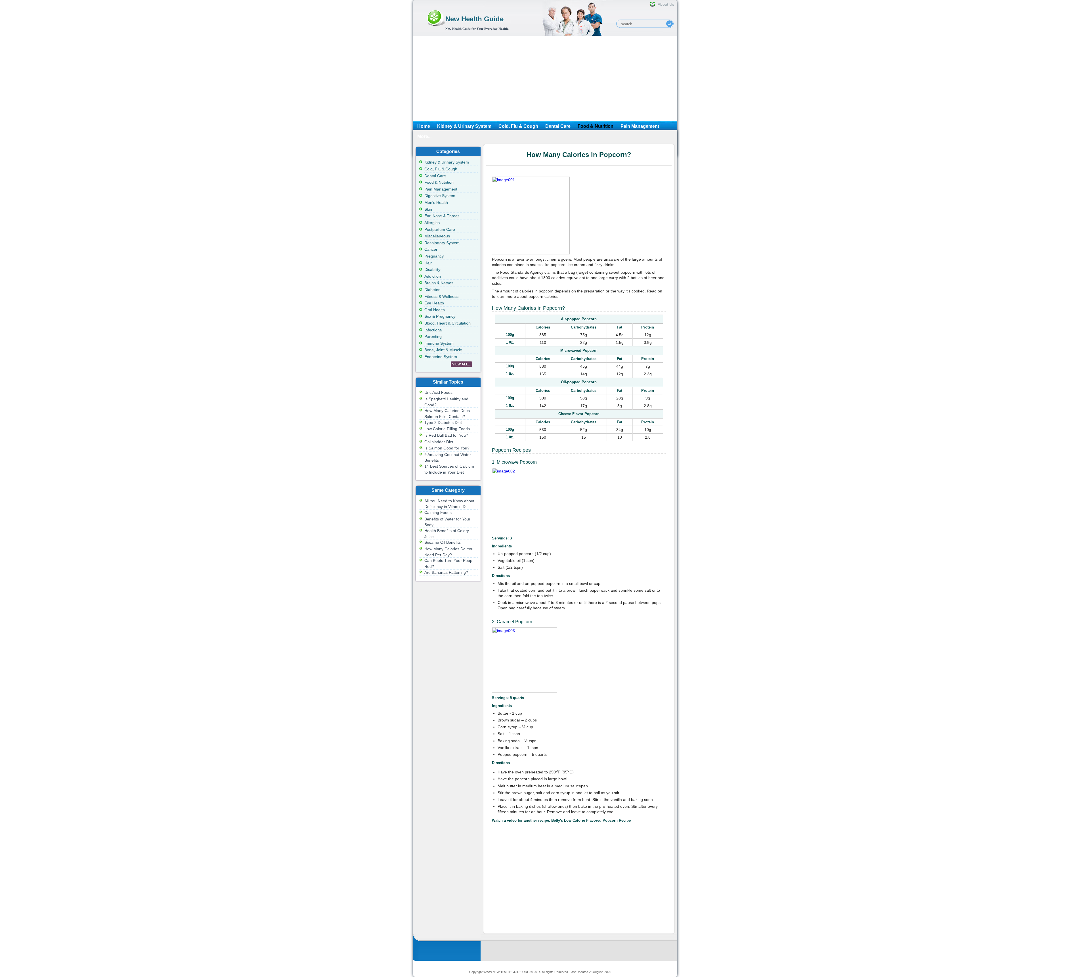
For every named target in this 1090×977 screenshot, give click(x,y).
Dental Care (558, 126)
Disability (432, 269)
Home (423, 126)
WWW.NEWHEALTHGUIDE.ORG (506, 972)
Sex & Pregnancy (439, 316)
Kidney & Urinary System (464, 126)
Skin (428, 209)
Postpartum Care (439, 229)
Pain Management (640, 126)
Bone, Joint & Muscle (443, 350)
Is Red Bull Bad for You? (446, 435)
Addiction (432, 276)
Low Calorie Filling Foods (447, 428)
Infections (433, 330)
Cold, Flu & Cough (518, 126)
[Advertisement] (545, 78)
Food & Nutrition (595, 126)
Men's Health (436, 202)
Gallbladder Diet (438, 442)
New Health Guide (474, 19)
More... (424, 136)
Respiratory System (442, 242)
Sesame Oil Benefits (442, 542)
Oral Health (434, 309)
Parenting (433, 336)
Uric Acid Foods (438, 392)
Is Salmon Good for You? (446, 448)
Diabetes (432, 289)
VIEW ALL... (461, 364)
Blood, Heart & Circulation (447, 323)
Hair (428, 263)
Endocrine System (440, 356)
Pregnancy (434, 256)
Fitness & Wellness (441, 296)
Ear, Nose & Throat (441, 216)
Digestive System (439, 195)
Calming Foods (438, 512)
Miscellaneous (437, 236)
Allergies (432, 222)
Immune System (439, 343)
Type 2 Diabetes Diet (443, 422)
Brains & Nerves (438, 283)
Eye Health (434, 303)
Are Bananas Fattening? (446, 572)
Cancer (430, 249)
